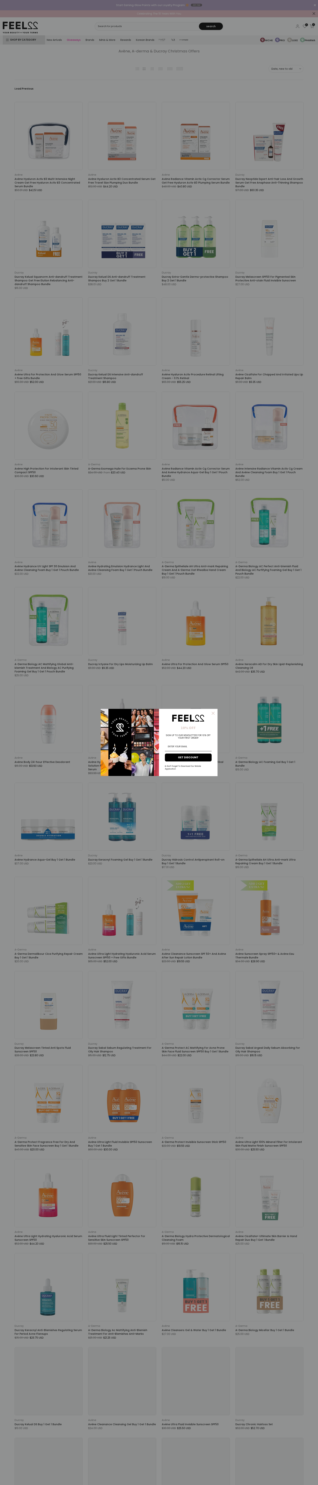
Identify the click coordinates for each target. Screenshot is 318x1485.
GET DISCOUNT (188, 757)
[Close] (213, 713)
